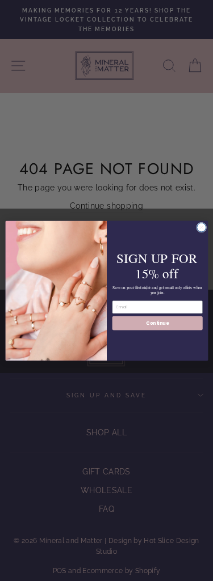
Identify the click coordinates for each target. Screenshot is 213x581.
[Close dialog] (201, 227)
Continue (157, 322)
